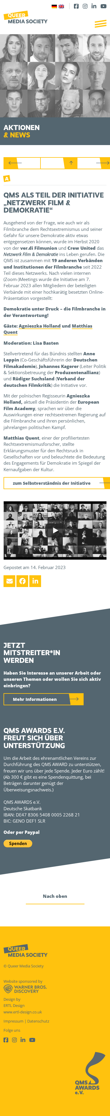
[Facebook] (76, 6)
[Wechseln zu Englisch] (61, 6)
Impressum (13, 1021)
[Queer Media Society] (26, 17)
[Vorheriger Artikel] (22, 163)
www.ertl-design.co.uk (23, 1012)
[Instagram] (85, 6)
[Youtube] (103, 6)
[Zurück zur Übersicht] (59, 163)
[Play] (55, 530)
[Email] (9, 581)
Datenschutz (38, 1021)
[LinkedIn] (94, 6)
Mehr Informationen (35, 699)
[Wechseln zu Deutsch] (54, 6)
